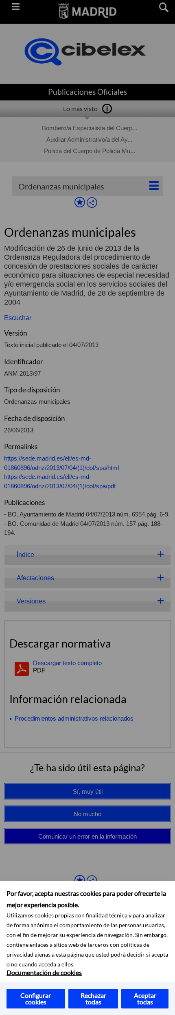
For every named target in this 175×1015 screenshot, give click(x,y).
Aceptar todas (145, 998)
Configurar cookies (35, 998)
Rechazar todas (93, 998)
